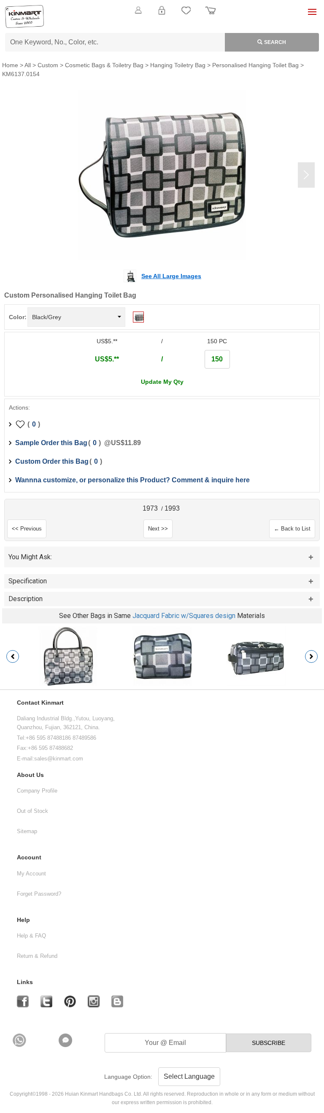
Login (161, 15)
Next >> (158, 528)
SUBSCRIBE (268, 1042)
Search (275, 42)
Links (25, 982)
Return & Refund (37, 956)
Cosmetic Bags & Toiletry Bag (104, 65)
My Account (31, 873)
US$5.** (107, 359)
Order (210, 15)
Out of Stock (32, 811)
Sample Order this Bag (51, 442)
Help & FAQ (31, 936)
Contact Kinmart (40, 703)
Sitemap (27, 831)
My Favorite (186, 15)
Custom (48, 65)
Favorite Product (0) (161, 24)
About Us (30, 775)
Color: (18, 317)
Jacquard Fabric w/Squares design (183, 616)
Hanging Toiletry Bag (177, 65)
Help (23, 920)
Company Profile (37, 791)
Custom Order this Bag (52, 461)
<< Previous (27, 528)
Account (29, 857)
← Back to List (292, 528)
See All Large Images (171, 276)
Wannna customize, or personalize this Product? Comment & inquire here (132, 480)
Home (10, 65)
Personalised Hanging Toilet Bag (255, 65)
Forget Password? (39, 894)
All (27, 65)
